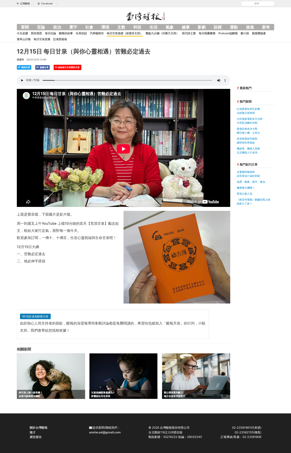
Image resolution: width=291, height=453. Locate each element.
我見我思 (36, 33)
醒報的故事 (66, 33)
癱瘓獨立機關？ (246, 187)
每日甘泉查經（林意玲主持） (125, 33)
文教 (121, 27)
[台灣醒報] (145, 15)
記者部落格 (60, 39)
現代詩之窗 (189, 33)
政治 (57, 27)
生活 (154, 27)
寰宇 (73, 27)
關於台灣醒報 (39, 427)
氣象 (170, 27)
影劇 (202, 27)
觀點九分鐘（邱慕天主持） (162, 33)
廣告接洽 (36, 437)
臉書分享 (43, 67)
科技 (137, 27)
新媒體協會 (259, 33)
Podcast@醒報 (228, 33)
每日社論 (50, 33)
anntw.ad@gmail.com (105, 432)
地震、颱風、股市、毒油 (251, 181)
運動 (234, 27)
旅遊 (250, 27)
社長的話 (81, 33)
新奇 (266, 27)
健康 (186, 27)
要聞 (25, 27)
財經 (218, 27)
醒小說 (245, 33)
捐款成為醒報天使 (36, 316)
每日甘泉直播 (42, 39)
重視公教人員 (244, 193)
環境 (105, 27)
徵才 (33, 432)
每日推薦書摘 (207, 33)
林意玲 (20, 59)
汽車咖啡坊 (97, 33)
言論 (41, 27)
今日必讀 (22, 33)
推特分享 (25, 67)
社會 (89, 27)
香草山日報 (24, 39)
